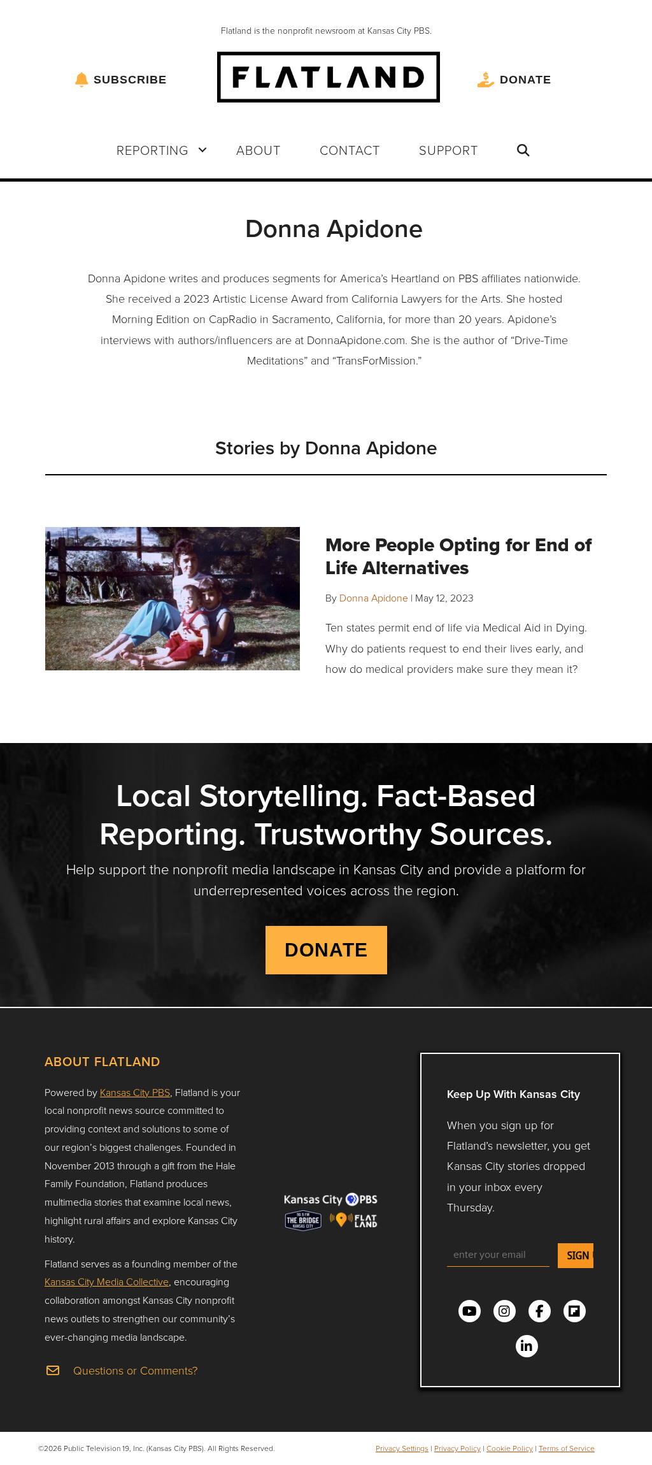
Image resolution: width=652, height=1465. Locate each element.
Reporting (152, 150)
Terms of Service (567, 1448)
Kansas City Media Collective (107, 1281)
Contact (350, 150)
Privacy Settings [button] (402, 1448)
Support (448, 150)
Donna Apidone (373, 598)
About (258, 150)
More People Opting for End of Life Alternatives (458, 556)
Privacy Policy (457, 1448)
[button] (202, 149)
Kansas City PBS (135, 1092)
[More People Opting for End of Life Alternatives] (172, 597)
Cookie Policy (509, 1448)
